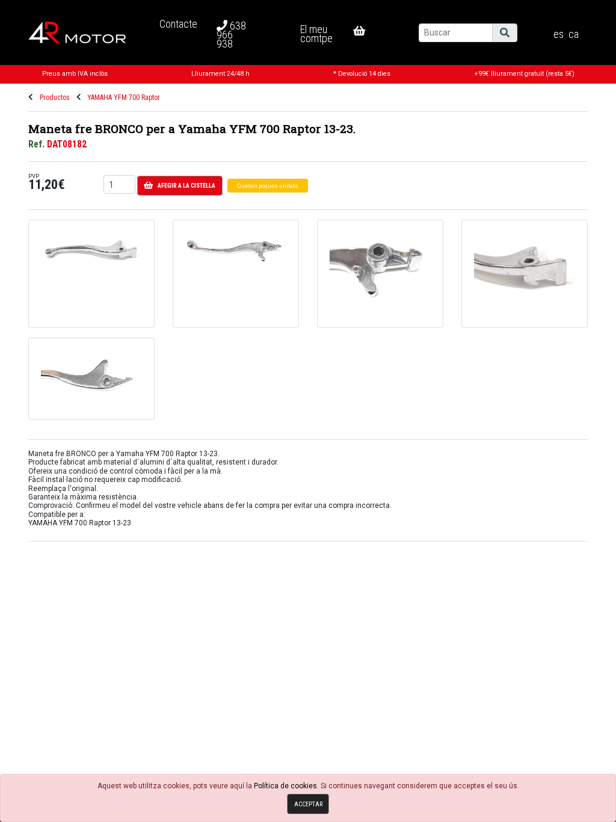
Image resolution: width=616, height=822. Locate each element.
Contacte (178, 23)
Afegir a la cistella (186, 185)
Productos (55, 97)
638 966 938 (231, 34)
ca (573, 34)
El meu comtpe (316, 33)
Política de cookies (285, 786)
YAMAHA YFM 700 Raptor (123, 97)
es (558, 34)
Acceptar (308, 804)
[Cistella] (368, 30)
